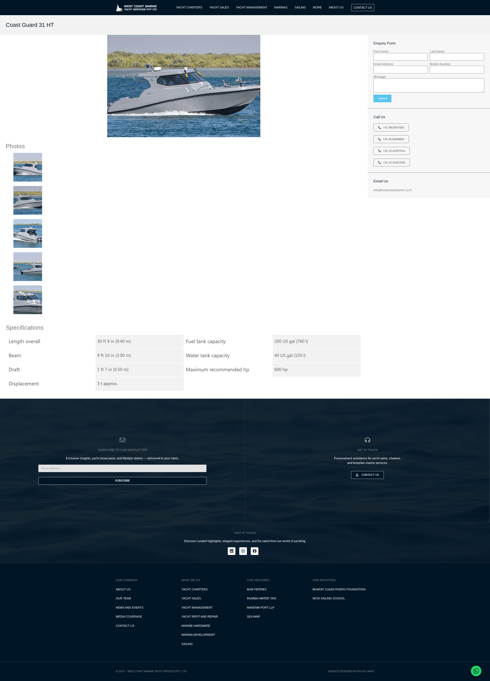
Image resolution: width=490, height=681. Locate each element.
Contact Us (125, 625)
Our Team (123, 598)
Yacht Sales (191, 598)
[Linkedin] (231, 551)
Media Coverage (129, 616)
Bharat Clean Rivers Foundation (339, 589)
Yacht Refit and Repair (199, 616)
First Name (380, 51)
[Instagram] (243, 551)
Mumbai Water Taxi (261, 598)
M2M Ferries (257, 589)
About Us (123, 589)
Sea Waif (253, 616)
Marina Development (198, 634)
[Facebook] (254, 551)
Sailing (187, 644)
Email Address (383, 64)
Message (379, 76)
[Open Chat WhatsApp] (476, 671)
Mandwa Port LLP (260, 607)
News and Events (129, 607)
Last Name (437, 51)
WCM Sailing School (329, 598)
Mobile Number (440, 64)
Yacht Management (197, 607)
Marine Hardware (195, 625)
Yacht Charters (194, 589)
